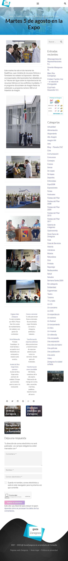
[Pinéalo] (23, 401)
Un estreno (51, 318)
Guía (49, 240)
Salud (49, 274)
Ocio (49, 260)
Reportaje (51, 267)
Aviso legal (35, 550)
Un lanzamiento (53, 324)
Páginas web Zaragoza (19, 550)
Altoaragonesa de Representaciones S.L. (54, 61)
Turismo (50, 297)
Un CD (49, 304)
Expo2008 (51, 184)
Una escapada (53, 338)
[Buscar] (65, 3)
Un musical (51, 331)
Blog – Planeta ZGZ (55, 147)
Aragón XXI (51, 140)
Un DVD (50, 311)
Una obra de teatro (54, 345)
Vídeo (49, 358)
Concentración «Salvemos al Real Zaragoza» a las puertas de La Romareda (14, 424)
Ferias (49, 191)
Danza (49, 167)
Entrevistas (51, 181)
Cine (49, 150)
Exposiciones (52, 188)
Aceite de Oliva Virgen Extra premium (14, 367)
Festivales (51, 194)
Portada (50, 264)
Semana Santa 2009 (55, 280)
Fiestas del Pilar (53, 198)
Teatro (49, 294)
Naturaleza (51, 257)
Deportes (50, 178)
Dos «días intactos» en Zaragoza (34, 410)
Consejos (51, 161)
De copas (51, 171)
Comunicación (52, 154)
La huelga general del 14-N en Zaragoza (12, 409)
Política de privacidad (49, 550)
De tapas (50, 174)
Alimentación (52, 130)
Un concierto (52, 308)
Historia (50, 247)
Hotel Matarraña (15, 339)
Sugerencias (52, 291)
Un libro (50, 328)
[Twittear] (12, 401)
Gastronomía (52, 231)
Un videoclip (52, 335)
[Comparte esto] (7, 401)
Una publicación (53, 352)
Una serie (51, 355)
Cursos (50, 164)
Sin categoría (52, 284)
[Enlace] (6, 3)
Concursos (51, 157)
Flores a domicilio (31, 314)
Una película (52, 348)
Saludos (50, 277)
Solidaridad (51, 287)
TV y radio (51, 301)
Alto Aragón (52, 137)
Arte (49, 144)
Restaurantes (52, 270)
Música (50, 253)
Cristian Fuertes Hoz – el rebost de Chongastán (55, 81)
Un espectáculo (53, 314)
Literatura (51, 250)
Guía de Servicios (54, 243)
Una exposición (53, 341)
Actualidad (51, 127)
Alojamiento (52, 134)
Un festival (51, 321)
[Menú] (37, 3)
